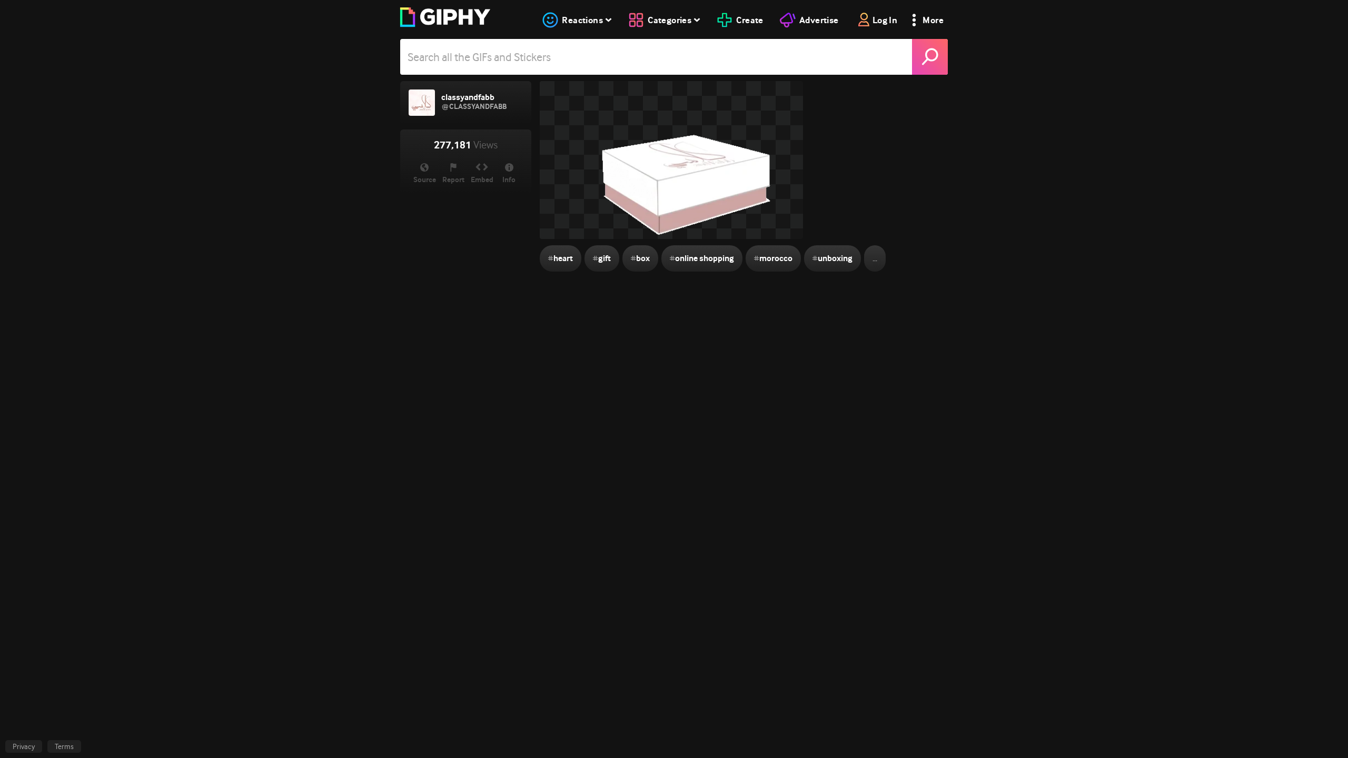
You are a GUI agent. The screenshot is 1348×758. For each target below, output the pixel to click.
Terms (64, 746)
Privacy (24, 746)
